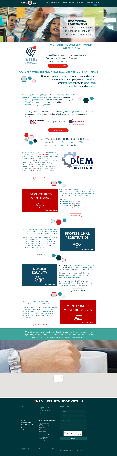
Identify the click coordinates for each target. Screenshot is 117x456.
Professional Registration (27, 424)
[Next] (108, 24)
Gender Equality (25, 426)
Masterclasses (24, 427)
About (22, 429)
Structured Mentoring (26, 422)
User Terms (48, 448)
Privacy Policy (42, 448)
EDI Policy (54, 448)
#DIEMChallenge (25, 420)
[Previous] (9, 24)
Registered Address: (44, 434)
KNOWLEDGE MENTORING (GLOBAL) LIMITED (49, 420)
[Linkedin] (95, 5)
